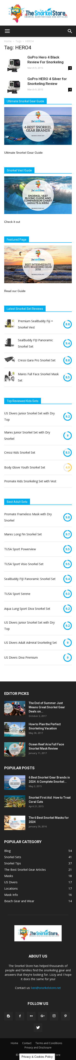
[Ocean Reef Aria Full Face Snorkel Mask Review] (14, 749)
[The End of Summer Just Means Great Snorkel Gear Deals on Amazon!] (14, 708)
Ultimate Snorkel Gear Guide (23, 152)
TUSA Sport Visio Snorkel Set (23, 564)
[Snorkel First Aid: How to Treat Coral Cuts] (14, 801)
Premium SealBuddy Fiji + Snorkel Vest (35, 324)
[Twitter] (38, 1028)
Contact (26, 1043)
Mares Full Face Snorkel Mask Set (38, 377)
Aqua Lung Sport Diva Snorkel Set (27, 609)
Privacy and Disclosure (38, 1047)
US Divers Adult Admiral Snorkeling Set (30, 643)
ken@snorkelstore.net (46, 988)
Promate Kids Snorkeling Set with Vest (30, 481)
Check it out (12, 221)
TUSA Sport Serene (17, 594)
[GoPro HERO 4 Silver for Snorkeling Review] (14, 87)
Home (8, 41)
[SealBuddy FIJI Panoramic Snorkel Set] (9, 343)
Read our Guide (15, 291)
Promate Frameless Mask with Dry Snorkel (28, 517)
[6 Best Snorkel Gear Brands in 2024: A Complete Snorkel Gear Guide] (14, 782)
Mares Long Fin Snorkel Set (23, 534)
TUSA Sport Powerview (20, 549)
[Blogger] (8, 1016)
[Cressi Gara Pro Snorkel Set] (9, 360)
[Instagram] (54, 1016)
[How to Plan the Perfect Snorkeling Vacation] (14, 729)
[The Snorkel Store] (38, 13)
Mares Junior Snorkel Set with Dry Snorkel (27, 435)
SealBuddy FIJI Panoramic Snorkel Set (35, 343)
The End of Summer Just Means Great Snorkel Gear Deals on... (47, 707)
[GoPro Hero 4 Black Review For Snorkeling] (14, 65)
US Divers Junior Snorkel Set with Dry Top (29, 416)
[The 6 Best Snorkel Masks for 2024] (14, 823)
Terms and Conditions (48, 1043)
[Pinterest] (65, 1016)
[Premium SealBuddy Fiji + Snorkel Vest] (9, 324)
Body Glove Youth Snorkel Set (24, 467)
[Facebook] (20, 1016)
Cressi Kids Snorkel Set (19, 452)
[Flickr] (31, 1016)
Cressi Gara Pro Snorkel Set (37, 360)
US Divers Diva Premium (21, 657)
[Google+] (42, 1016)
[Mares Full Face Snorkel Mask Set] (9, 377)
